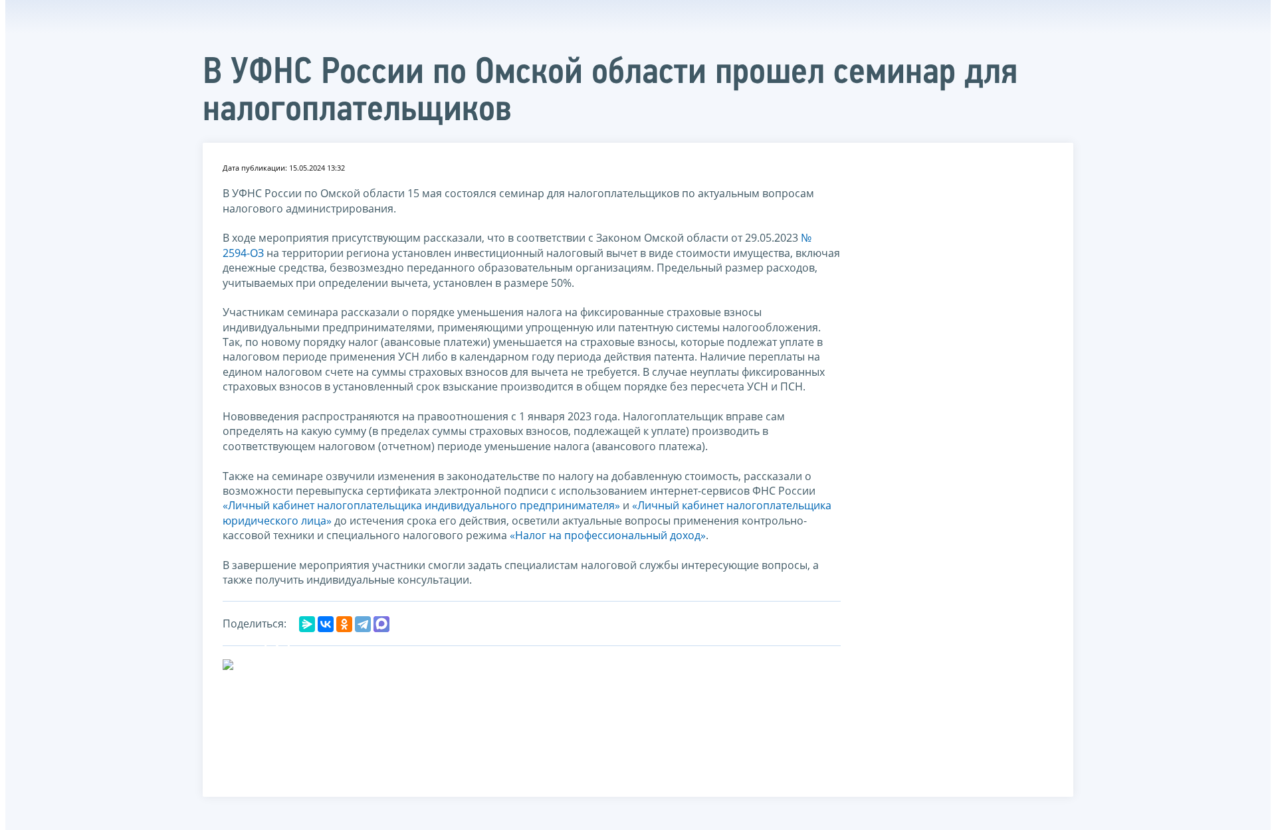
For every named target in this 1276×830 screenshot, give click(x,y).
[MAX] (381, 624)
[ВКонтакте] (326, 624)
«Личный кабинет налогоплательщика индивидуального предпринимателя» (421, 505)
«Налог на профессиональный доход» (608, 535)
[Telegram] (363, 624)
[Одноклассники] (344, 624)
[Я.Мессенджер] (307, 624)
